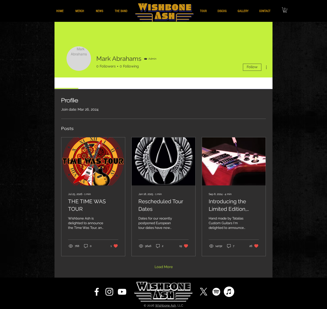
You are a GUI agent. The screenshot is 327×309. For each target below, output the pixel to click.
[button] (285, 10)
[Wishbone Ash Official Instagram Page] (109, 292)
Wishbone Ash (165, 305)
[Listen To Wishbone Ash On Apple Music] (229, 292)
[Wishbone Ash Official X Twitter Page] (203, 292)
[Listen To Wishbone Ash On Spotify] (216, 292)
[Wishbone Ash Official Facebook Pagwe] (96, 292)
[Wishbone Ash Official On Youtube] (122, 292)
